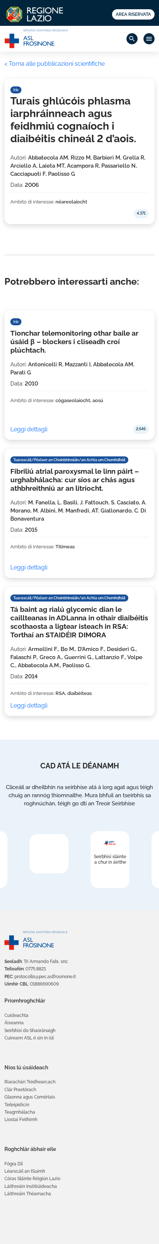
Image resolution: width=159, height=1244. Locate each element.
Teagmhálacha (19, 1112)
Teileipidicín (16, 1104)
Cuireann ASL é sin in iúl (29, 1038)
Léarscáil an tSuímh (24, 1171)
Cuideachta (16, 1015)
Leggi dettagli (28, 429)
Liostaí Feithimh (20, 1119)
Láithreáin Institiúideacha (30, 1186)
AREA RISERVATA (133, 14)
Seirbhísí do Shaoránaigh (29, 1030)
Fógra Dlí (13, 1163)
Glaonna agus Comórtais (29, 1097)
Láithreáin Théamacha (27, 1193)
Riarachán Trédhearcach (29, 1081)
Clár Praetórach (20, 1089)
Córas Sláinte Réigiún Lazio (32, 1178)
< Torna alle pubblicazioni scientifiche (54, 63)
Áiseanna (14, 1022)
